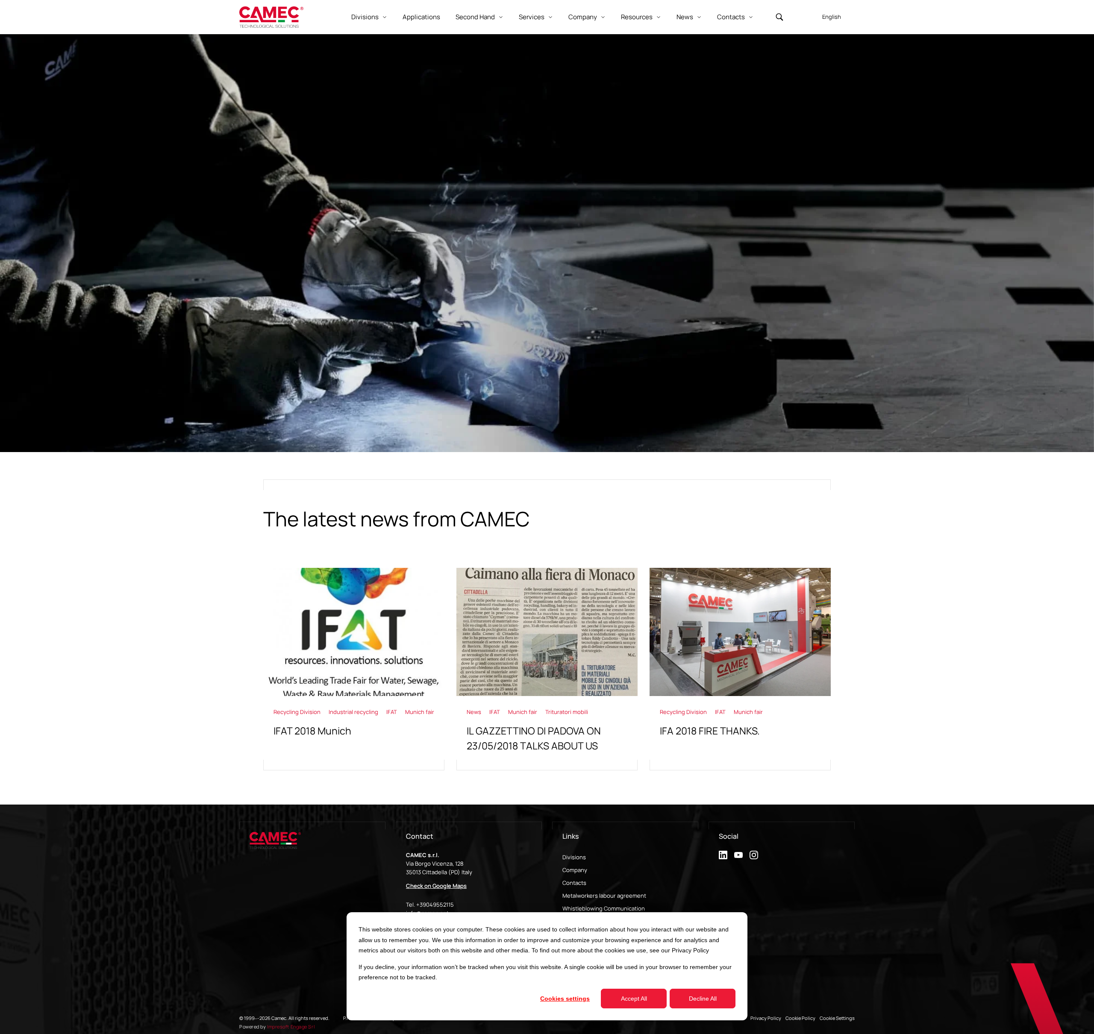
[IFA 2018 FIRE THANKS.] (740, 669)
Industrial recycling (354, 712)
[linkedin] (723, 855)
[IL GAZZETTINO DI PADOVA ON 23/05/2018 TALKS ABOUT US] (547, 669)
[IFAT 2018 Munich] (353, 669)
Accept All (634, 998)
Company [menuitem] (574, 870)
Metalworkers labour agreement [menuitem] (604, 895)
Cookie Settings (837, 1018)
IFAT (392, 712)
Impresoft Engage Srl (291, 1026)
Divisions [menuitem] (574, 857)
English (831, 17)
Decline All (703, 998)
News (474, 712)
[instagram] (754, 855)
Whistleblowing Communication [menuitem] (603, 908)
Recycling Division (298, 712)
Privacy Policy (690, 950)
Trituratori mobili (566, 712)
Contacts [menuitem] (574, 883)
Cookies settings (565, 998)
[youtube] (738, 855)
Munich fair (419, 712)
